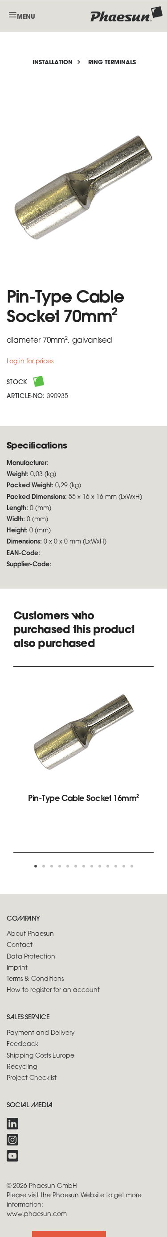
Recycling (22, 1067)
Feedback (22, 1044)
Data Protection (31, 957)
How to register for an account (53, 990)
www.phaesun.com (37, 1214)
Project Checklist (32, 1078)
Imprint (17, 968)
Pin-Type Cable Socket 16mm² (83, 799)
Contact (20, 945)
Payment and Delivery (41, 1033)
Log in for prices (30, 361)
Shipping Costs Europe (40, 1056)
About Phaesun (30, 934)
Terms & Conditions (35, 979)
